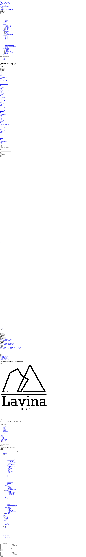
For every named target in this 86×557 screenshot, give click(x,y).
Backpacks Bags (3, 439)
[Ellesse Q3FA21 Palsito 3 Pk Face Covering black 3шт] (11, 347)
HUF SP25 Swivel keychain (5, 340)
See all (6, 29)
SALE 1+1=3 (3, 440)
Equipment (2, 437)
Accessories (2, 438)
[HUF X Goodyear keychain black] (7, 343)
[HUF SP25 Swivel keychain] (6, 339)
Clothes (1, 435)
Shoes (1, 436)
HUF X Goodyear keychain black (6, 344)
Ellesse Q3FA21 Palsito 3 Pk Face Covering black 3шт (10, 348)
